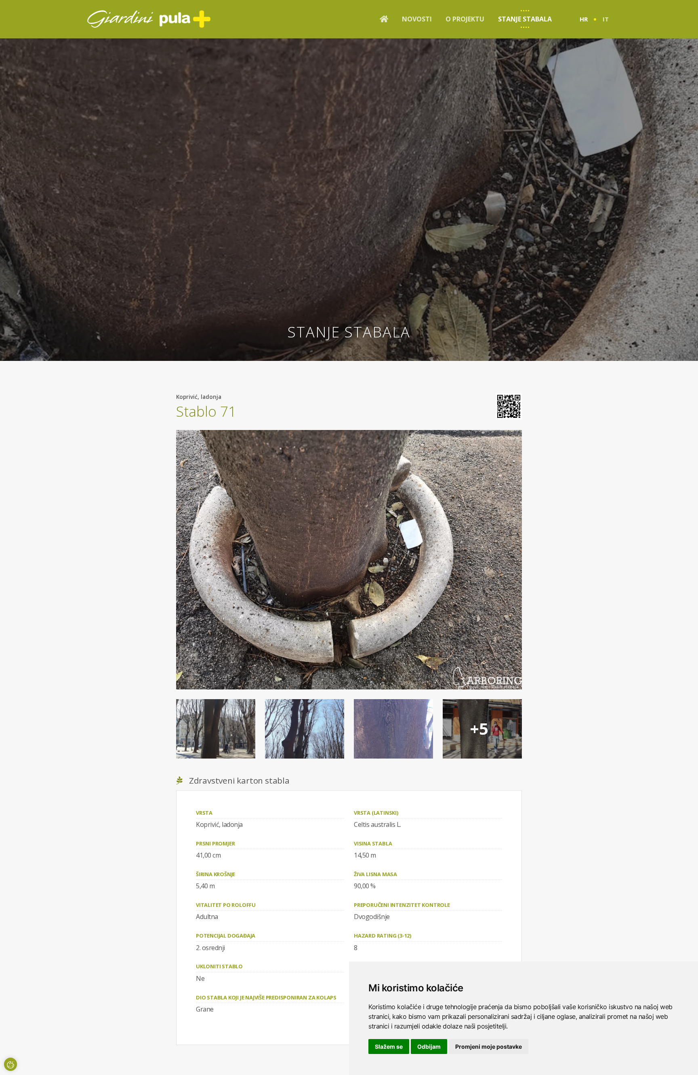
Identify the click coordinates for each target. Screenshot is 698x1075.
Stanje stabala (525, 19)
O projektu (465, 19)
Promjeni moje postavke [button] (488, 1046)
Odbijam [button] (429, 1046)
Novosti (417, 19)
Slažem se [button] (389, 1046)
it (606, 19)
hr (584, 19)
